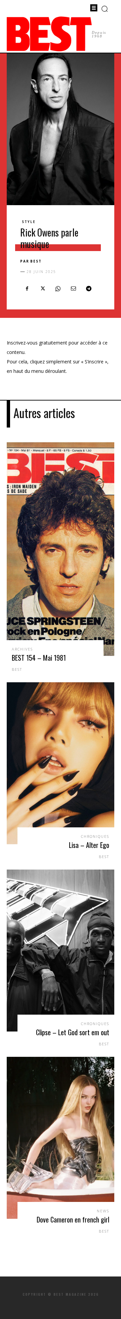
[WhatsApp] (58, 288)
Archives (22, 649)
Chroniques (95, 836)
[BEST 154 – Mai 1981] (60, 549)
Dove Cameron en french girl (73, 1219)
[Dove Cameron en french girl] (60, 1138)
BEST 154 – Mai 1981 (39, 658)
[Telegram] (88, 288)
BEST (36, 261)
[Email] (73, 288)
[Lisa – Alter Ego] (60, 763)
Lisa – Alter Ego (89, 845)
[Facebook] (27, 288)
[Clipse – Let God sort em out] (60, 951)
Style (29, 221)
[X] (42, 288)
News (103, 1211)
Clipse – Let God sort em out (72, 1032)
